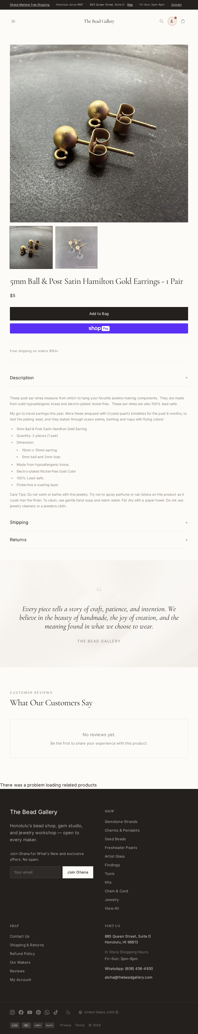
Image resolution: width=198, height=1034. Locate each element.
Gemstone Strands (121, 821)
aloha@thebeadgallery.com (128, 977)
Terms (80, 1025)
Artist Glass (115, 856)
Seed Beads (115, 839)
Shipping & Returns (27, 945)
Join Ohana (77, 872)
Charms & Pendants (122, 830)
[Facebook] (21, 1012)
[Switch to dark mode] (68, 1012)
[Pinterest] (38, 1012)
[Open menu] (13, 21)
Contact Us (19, 936)
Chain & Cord (116, 891)
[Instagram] (12, 1012)
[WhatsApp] (47, 1012)
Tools (109, 873)
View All (112, 908)
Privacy (65, 1025)
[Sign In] (172, 21)
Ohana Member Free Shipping (30, 4)
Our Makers (20, 962)
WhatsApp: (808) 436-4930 (129, 968)
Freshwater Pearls (121, 847)
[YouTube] (29, 1012)
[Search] (161, 21)
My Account (20, 979)
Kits (108, 882)
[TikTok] (55, 1012)
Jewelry (112, 899)
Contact (176, 4)
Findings (112, 865)
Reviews (17, 971)
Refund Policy (22, 953)
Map (130, 4)
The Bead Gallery (99, 21)
